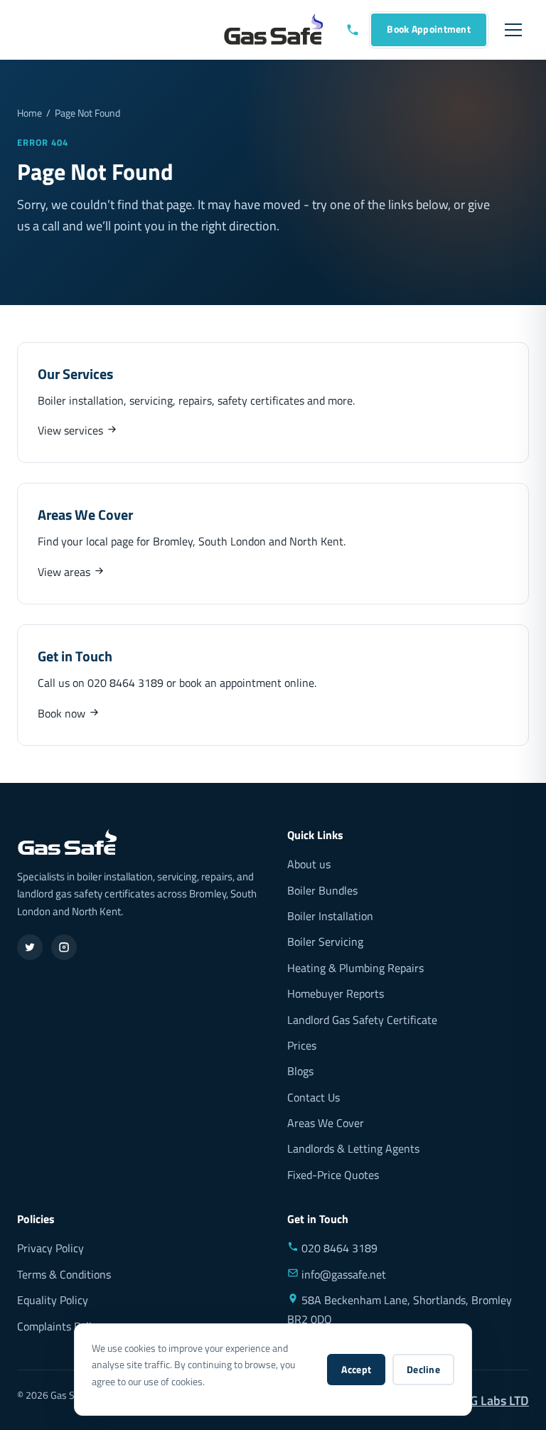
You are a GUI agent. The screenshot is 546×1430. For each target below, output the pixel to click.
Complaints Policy (59, 1326)
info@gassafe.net (342, 1274)
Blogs (300, 1070)
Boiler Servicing (325, 941)
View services (72, 430)
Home (29, 113)
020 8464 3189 (125, 682)
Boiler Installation (330, 915)
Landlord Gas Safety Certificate (362, 1019)
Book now (63, 713)
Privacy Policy (50, 1247)
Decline (423, 1369)
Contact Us (313, 1097)
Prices (301, 1045)
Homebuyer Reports (335, 993)
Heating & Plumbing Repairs (355, 967)
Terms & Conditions (64, 1274)
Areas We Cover (325, 1122)
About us (309, 864)
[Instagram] (64, 947)
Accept (356, 1369)
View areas (65, 571)
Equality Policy (52, 1299)
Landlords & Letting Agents (353, 1148)
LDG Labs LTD (492, 1400)
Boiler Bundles (322, 890)
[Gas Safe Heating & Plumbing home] (273, 30)
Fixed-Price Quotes (333, 1174)
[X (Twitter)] (30, 947)
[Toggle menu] (513, 30)
